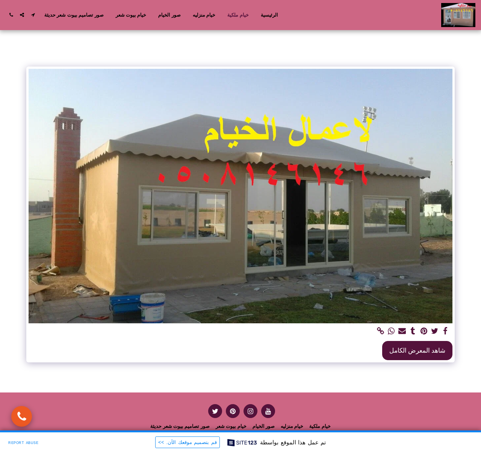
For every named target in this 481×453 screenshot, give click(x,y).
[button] (33, 14)
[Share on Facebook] (445, 331)
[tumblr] (413, 331)
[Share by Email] (402, 331)
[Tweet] (435, 331)
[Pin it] (424, 331)
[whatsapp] (391, 331)
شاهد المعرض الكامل (417, 350)
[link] (380, 331)
